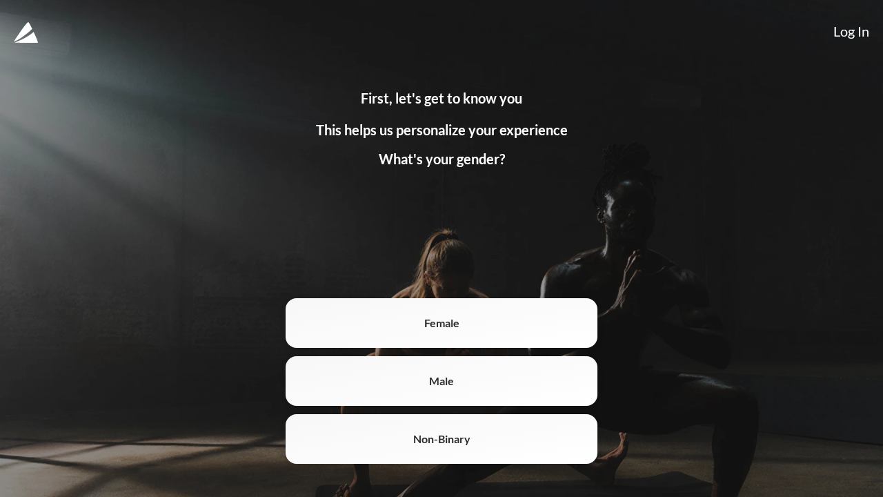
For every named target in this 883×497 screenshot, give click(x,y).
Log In (851, 31)
